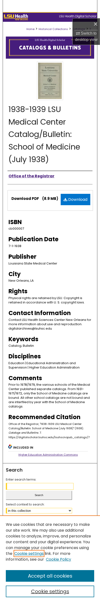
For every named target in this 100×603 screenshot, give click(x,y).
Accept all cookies (50, 576)
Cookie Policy (58, 559)
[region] (50, 559)
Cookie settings (29, 553)
